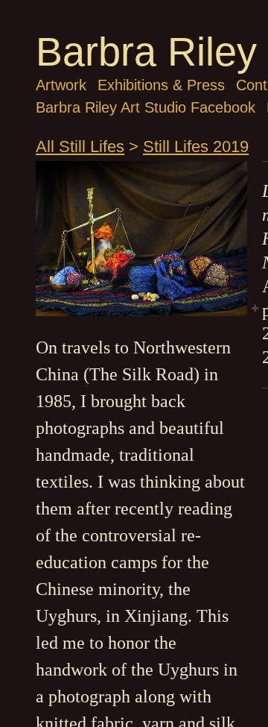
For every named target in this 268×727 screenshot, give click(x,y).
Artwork (61, 85)
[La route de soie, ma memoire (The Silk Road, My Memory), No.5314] (141, 238)
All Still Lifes (80, 146)
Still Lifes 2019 (196, 146)
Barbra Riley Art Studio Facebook (145, 107)
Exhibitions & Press (161, 85)
